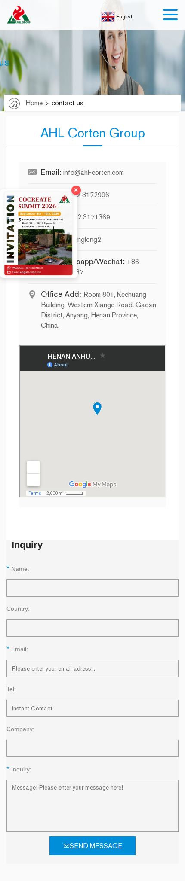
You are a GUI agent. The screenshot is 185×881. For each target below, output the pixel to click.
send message (96, 846)
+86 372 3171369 (83, 217)
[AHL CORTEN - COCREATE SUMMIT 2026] (38, 233)
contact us (67, 103)
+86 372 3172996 (82, 195)
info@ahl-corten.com (93, 172)
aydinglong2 (83, 239)
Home (34, 103)
